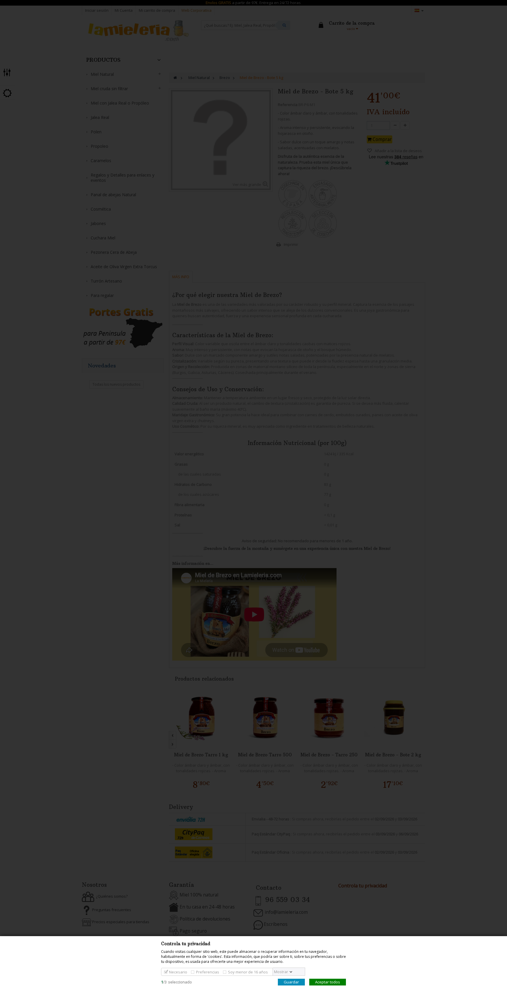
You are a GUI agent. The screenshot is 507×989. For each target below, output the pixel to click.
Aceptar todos (327, 982)
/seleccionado (176, 982)
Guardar (291, 982)
